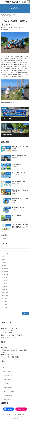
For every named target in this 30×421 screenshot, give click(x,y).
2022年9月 (4, 298)
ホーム (5, 368)
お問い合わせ (7, 399)
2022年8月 (4, 301)
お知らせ (12, 102)
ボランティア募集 (9, 391)
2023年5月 (4, 283)
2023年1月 (4, 289)
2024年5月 (4, 262)
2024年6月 (4, 259)
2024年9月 (4, 256)
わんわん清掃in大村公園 (18, 172)
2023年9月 (4, 277)
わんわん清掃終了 (16, 216)
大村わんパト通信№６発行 (19, 155)
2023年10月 (5, 274)
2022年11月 (5, 295)
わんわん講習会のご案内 (18, 181)
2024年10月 (5, 253)
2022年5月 (4, 308)
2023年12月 (5, 268)
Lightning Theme (17, 416)
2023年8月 (4, 280)
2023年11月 (5, 271)
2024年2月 (4, 265)
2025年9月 (4, 247)
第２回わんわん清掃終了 (18, 207)
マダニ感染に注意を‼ (17, 164)
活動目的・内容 (8, 376)
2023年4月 (4, 286)
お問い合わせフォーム (12, 337)
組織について (8, 380)
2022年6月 (4, 304)
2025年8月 (4, 250)
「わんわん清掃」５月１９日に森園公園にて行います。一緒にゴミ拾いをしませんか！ (20, 226)
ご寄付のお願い (8, 396)
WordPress (10, 416)
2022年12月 (5, 292)
